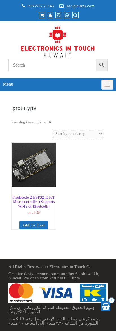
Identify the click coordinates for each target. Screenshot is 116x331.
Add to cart (33, 225)
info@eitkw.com (80, 6)
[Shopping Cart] (105, 306)
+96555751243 (40, 6)
